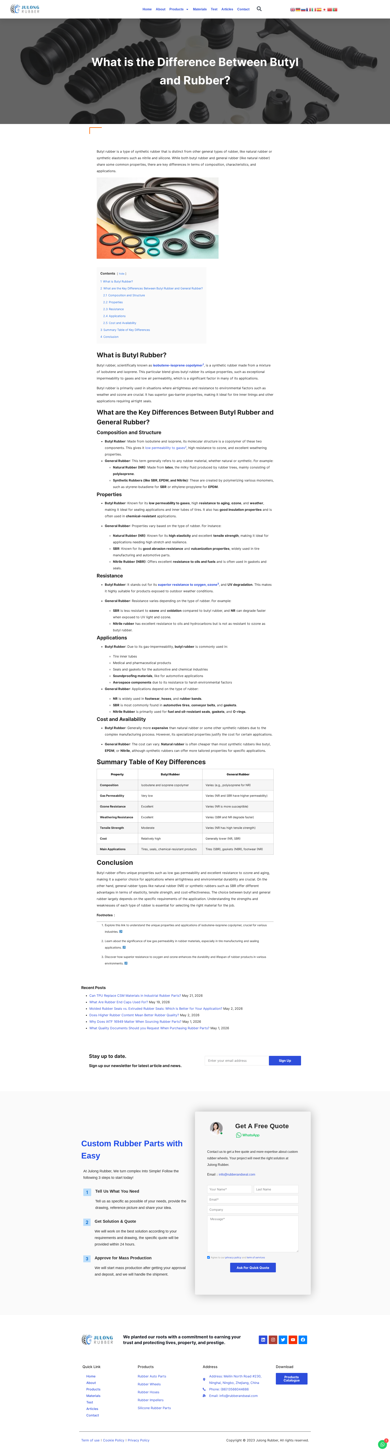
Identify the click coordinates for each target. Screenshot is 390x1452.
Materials (200, 9)
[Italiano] (314, 9)
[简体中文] (330, 9)
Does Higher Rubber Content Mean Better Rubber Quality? (134, 1015)
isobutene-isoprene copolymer (178, 365)
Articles (227, 9)
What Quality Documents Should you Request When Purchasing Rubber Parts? (149, 1028)
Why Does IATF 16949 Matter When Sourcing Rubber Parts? (135, 1021)
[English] (293, 9)
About (160, 9)
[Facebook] (303, 1340)
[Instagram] (273, 1340)
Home (147, 9)
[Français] (308, 9)
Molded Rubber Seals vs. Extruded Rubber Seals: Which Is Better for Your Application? (155, 1008)
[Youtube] (293, 1340)
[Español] (319, 9)
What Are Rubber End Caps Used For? (118, 1002)
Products (176, 9)
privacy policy (233, 1257)
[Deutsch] (298, 9)
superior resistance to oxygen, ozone (187, 585)
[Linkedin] (263, 1340)
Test (214, 9)
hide (121, 273)
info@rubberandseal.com (237, 1174)
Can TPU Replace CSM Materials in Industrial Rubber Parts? (135, 995)
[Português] (335, 9)
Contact (243, 9)
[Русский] (303, 9)
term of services (256, 1257)
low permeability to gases (165, 448)
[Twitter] (283, 1340)
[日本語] (324, 9)
